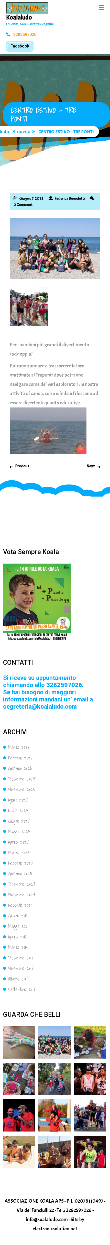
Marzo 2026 (18, 747)
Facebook (19, 46)
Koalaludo (19, 17)
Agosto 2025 (18, 800)
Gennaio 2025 (20, 873)
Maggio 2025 (19, 831)
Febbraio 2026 (20, 758)
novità (23, 132)
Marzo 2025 (19, 852)
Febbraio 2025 (20, 863)
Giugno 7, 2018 (31, 198)
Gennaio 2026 (20, 768)
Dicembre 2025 (22, 779)
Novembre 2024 (22, 894)
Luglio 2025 (18, 810)
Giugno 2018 (17, 915)
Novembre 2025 (22, 789)
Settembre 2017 (21, 989)
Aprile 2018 (17, 936)
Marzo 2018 (17, 947)
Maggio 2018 (18, 926)
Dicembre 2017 (21, 958)
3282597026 (24, 34)
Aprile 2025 (18, 842)
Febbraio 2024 (20, 905)
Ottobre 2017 (18, 979)
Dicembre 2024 (22, 884)
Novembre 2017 (21, 968)
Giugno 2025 (19, 821)
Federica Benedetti (70, 198)
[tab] (101, 7)
